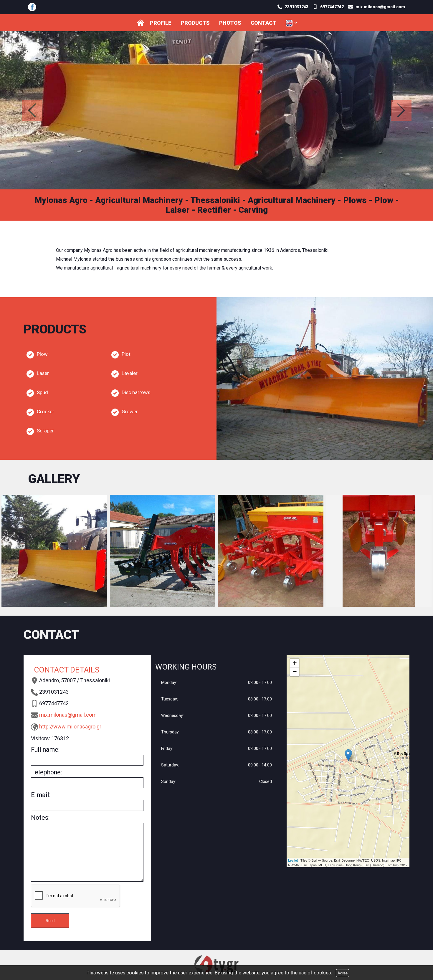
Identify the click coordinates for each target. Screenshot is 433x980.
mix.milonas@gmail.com (68, 715)
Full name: (45, 749)
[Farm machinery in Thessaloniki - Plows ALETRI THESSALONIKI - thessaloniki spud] (32, 7)
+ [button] (295, 663)
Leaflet (293, 860)
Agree (343, 973)
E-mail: (40, 795)
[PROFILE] (140, 22)
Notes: (40, 817)
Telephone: (46, 772)
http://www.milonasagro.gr (70, 726)
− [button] (295, 671)
